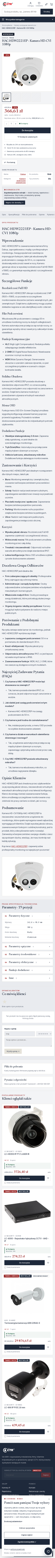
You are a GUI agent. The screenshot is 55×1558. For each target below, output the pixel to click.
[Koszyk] (51, 4)
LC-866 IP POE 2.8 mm (14, 1407)
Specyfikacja (13, 214)
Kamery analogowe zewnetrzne (25, 25)
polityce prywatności (18, 1549)
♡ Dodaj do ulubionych (27, 137)
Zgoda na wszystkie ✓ (27, 1542)
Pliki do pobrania (29, 214)
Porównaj (9, 162)
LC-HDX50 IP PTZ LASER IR (16, 1154)
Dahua (23, 174)
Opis (4, 214)
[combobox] (21, 12)
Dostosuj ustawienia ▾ (13, 1521)
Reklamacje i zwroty (37, 1491)
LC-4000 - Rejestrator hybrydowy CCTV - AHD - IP (26, 1239)
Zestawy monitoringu (10, 1495)
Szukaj (47, 11)
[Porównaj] (46, 4)
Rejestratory (6, 1491)
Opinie (42, 214)
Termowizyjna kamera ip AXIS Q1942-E (22, 1323)
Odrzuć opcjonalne (27, 1528)
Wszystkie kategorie (29, 19)
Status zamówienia (36, 1495)
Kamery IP (6, 1487)
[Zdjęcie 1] (6, 97)
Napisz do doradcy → (14, 203)
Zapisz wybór (27, 1535)
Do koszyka (27, 130)
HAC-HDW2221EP (19, 846)
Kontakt (32, 1487)
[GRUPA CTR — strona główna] (8, 4)
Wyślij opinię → (13, 1051)
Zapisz (46, 1475)
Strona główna (7, 25)
